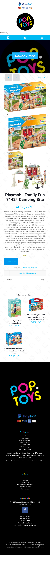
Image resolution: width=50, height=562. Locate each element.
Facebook (29, 455)
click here (41, 461)
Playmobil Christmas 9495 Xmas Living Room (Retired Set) (14, 351)
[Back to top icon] (45, 557)
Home (25, 478)
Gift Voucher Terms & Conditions (25, 525)
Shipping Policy (25, 516)
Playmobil (34, 267)
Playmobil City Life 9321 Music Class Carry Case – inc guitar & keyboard (36, 317)
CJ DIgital (38, 542)
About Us (25, 480)
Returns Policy (25, 518)
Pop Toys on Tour (25, 487)
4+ (21, 267)
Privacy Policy (25, 521)
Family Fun (26, 267)
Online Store (25, 482)
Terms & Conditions (25, 523)
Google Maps (16, 455)
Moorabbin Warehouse (25, 484)
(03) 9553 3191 (26, 504)
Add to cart (11, 261)
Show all (42, 77)
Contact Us (25, 489)
